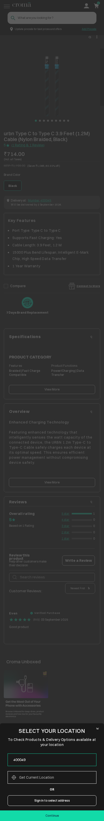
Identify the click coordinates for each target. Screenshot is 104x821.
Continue (52, 815)
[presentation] (52, 759)
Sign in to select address (52, 800)
